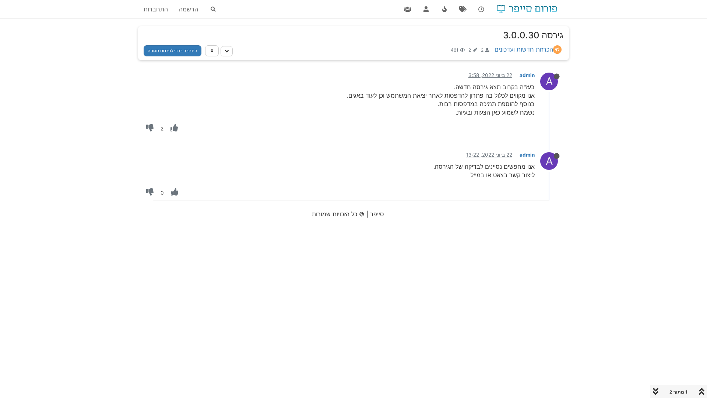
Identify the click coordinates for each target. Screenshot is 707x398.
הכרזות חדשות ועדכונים (524, 49)
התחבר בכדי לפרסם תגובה (172, 50)
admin (527, 75)
